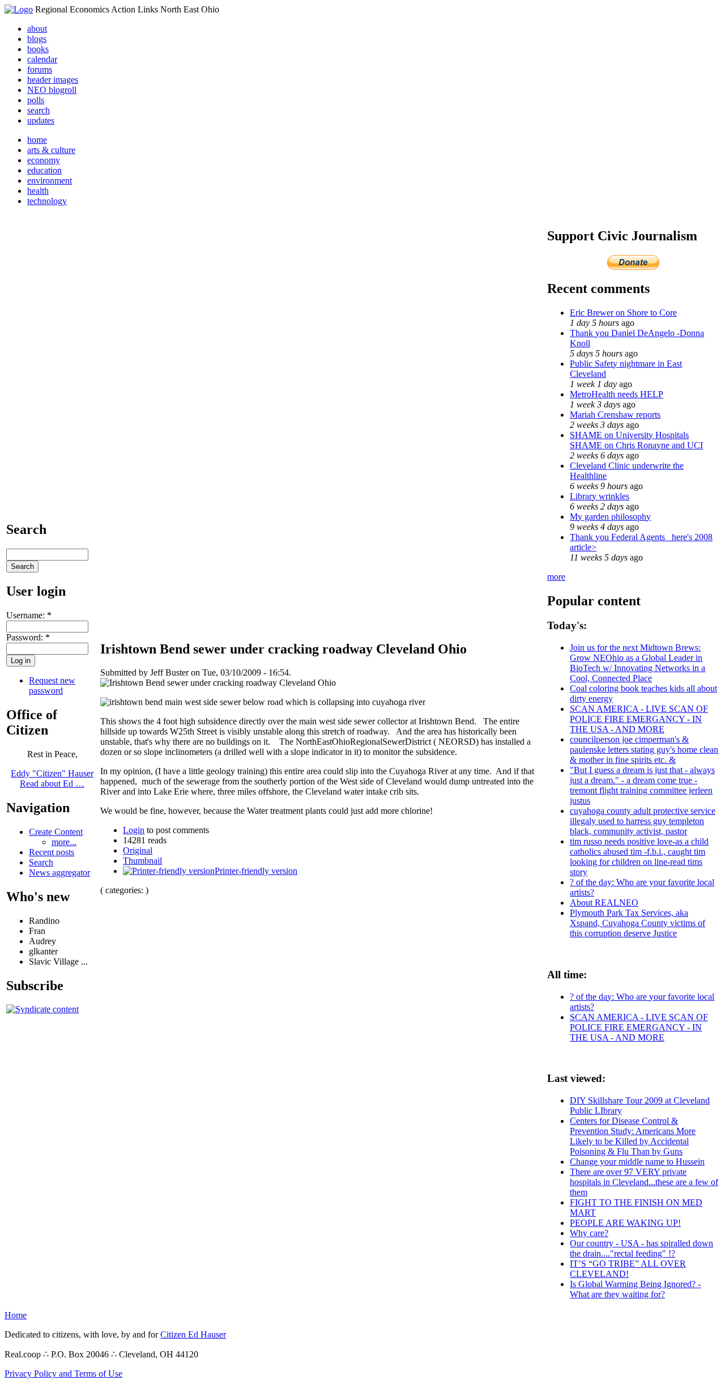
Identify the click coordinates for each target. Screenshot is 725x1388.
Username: (29, 615)
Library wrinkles (599, 496)
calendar (42, 59)
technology (47, 201)
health (38, 191)
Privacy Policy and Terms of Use (63, 1373)
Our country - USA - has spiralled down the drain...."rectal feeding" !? (641, 1248)
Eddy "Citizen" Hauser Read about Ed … (52, 778)
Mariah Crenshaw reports (615, 414)
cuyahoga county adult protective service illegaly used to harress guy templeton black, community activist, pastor (642, 821)
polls (35, 100)
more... (64, 842)
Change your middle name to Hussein (637, 1161)
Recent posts (51, 852)
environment (49, 180)
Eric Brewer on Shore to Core (623, 312)
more (556, 576)
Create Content (56, 832)
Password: (28, 637)
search (38, 110)
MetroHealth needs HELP (616, 394)
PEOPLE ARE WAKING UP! (625, 1223)
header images (52, 79)
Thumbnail (142, 860)
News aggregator (59, 872)
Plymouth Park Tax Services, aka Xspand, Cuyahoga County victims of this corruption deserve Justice (637, 923)
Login (133, 830)
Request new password (52, 685)
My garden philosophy (610, 516)
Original (137, 850)
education (44, 170)
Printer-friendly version (256, 871)
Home (16, 1315)
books (38, 49)
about (37, 28)
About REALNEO (604, 902)
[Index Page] (19, 9)
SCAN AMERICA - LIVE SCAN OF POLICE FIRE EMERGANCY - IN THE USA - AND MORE (639, 719)
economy (43, 160)
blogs (36, 39)
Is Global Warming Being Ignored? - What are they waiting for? (635, 1289)
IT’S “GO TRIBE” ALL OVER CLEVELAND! (628, 1269)
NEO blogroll (51, 90)
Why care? (589, 1233)
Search (41, 862)
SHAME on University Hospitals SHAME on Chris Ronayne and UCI (636, 440)
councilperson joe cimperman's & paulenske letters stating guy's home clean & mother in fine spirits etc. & (644, 750)
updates (40, 120)
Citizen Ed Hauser (193, 1334)
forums (39, 69)
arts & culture (51, 150)
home (37, 140)
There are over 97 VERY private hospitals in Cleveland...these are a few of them (644, 1182)
